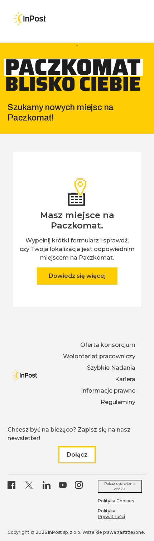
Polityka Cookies (116, 500)
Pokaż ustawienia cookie (120, 486)
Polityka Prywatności (111, 513)
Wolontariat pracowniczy (99, 356)
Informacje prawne (108, 390)
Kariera (125, 379)
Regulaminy (118, 402)
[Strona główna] (30, 18)
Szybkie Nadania (111, 367)
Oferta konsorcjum (107, 344)
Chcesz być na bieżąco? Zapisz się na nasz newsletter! (69, 434)
